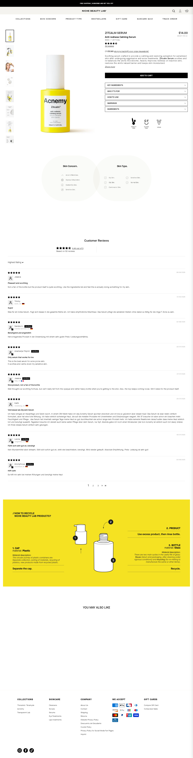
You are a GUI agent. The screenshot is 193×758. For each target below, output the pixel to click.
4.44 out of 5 (77, 248)
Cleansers (53, 705)
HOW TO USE (113, 97)
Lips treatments (55, 720)
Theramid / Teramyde (25, 705)
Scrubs (52, 709)
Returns (84, 716)
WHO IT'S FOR (113, 91)
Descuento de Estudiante (91, 723)
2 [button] (93, 485)
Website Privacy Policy (89, 720)
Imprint (83, 734)
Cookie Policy (86, 727)
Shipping (84, 712)
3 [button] (98, 485)
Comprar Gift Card (151, 705)
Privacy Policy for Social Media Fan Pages (97, 730)
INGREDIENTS (113, 109)
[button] (111, 43)
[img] (14, 273)
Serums (52, 712)
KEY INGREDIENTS (115, 85)
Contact (84, 709)
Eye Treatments (55, 716)
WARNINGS (112, 103)
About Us (84, 705)
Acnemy (20, 709)
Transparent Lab (23, 712)
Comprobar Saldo (151, 709)
